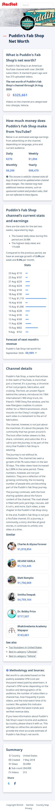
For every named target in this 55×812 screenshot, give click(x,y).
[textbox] (36, 5)
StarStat (29, 804)
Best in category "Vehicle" (22, 656)
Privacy (28, 808)
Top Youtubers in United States (25, 647)
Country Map (42, 804)
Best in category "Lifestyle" (23, 651)
